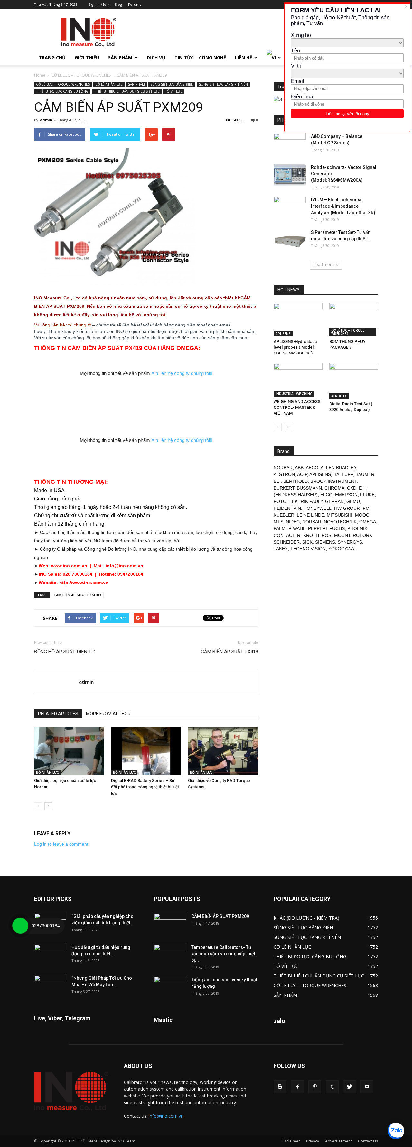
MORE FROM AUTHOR (108, 713)
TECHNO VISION (308, 548)
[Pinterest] (314, 1086)
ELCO (326, 494)
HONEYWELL (318, 508)
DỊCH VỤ (156, 57)
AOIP (302, 474)
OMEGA (367, 521)
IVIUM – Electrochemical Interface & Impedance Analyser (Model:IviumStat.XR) (343, 206)
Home (39, 75)
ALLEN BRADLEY (338, 467)
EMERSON (346, 494)
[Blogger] (280, 1086)
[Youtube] (366, 1086)
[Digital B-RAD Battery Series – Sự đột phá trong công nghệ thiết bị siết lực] (146, 751)
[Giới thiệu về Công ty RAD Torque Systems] (223, 751)
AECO (312, 467)
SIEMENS (325, 542)
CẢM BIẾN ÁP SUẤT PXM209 (77, 594)
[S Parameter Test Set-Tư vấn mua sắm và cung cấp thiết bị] (290, 240)
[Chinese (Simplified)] (283, 99)
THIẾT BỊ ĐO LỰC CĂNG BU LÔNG (62, 91)
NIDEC (293, 521)
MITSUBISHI (339, 515)
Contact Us (368, 1141)
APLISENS (283, 333)
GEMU (353, 501)
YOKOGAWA (341, 548)
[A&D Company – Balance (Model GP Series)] (290, 144)
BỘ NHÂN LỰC (47, 772)
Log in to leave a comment (61, 844)
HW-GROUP (346, 508)
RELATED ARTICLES (58, 713)
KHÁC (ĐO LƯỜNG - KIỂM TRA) (306, 918)
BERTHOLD (295, 481)
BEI (277, 481)
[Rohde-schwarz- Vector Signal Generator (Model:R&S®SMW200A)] (290, 175)
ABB (299, 467)
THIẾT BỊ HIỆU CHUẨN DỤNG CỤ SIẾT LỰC (127, 91)
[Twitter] (349, 1086)
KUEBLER (284, 515)
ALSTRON (284, 474)
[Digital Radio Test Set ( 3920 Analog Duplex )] (353, 381)
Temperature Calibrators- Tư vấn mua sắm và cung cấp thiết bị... (223, 954)
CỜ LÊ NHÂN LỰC (109, 84)
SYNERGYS (350, 542)
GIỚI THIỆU (87, 57)
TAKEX (281, 548)
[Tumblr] (332, 1086)
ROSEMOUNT (336, 535)
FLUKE (367, 494)
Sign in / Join (99, 4)
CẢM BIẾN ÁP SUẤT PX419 (229, 652)
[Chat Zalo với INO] (396, 1131)
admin (46, 119)
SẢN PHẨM (120, 57)
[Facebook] (297, 1086)
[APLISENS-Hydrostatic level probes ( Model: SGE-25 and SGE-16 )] (298, 319)
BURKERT (284, 488)
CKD (351, 488)
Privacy (312, 1141)
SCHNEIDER (287, 542)
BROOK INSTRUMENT (333, 481)
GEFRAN (334, 501)
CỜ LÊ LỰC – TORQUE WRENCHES (81, 75)
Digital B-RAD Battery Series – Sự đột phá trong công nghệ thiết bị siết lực (145, 787)
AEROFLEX (339, 396)
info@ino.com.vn (166, 1116)
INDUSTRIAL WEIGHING (294, 393)
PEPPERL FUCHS (326, 528)
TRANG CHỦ (52, 57)
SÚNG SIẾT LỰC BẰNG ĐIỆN (171, 84)
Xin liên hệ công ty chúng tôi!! (181, 373)
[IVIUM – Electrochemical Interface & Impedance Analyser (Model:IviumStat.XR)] (290, 208)
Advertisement (338, 1141)
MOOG (362, 515)
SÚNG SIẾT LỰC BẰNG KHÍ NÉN (223, 84)
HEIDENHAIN (287, 508)
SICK (307, 542)
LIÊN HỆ (243, 57)
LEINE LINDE (310, 515)
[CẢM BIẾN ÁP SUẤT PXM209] (170, 924)
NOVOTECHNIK (340, 521)
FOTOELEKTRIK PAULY (298, 501)
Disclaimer (290, 1141)
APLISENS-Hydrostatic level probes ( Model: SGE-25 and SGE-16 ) (295, 347)
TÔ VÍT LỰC (174, 91)
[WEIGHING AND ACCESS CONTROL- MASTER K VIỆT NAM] (298, 380)
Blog (118, 4)
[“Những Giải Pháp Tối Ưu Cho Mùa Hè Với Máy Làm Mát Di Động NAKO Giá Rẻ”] (50, 986)
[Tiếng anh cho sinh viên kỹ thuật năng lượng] (170, 988)
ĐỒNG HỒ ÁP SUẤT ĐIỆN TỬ (64, 652)
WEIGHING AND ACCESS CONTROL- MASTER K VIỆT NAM (297, 407)
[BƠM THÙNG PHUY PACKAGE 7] (353, 319)
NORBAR (283, 467)
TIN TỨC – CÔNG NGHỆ (200, 57)
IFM (365, 508)
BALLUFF (343, 474)
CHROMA (334, 488)
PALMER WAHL (289, 528)
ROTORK (362, 535)
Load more (324, 264)
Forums (134, 4)
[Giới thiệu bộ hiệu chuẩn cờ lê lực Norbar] (69, 751)
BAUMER (364, 474)
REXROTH (308, 535)
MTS (278, 521)
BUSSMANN (309, 488)
